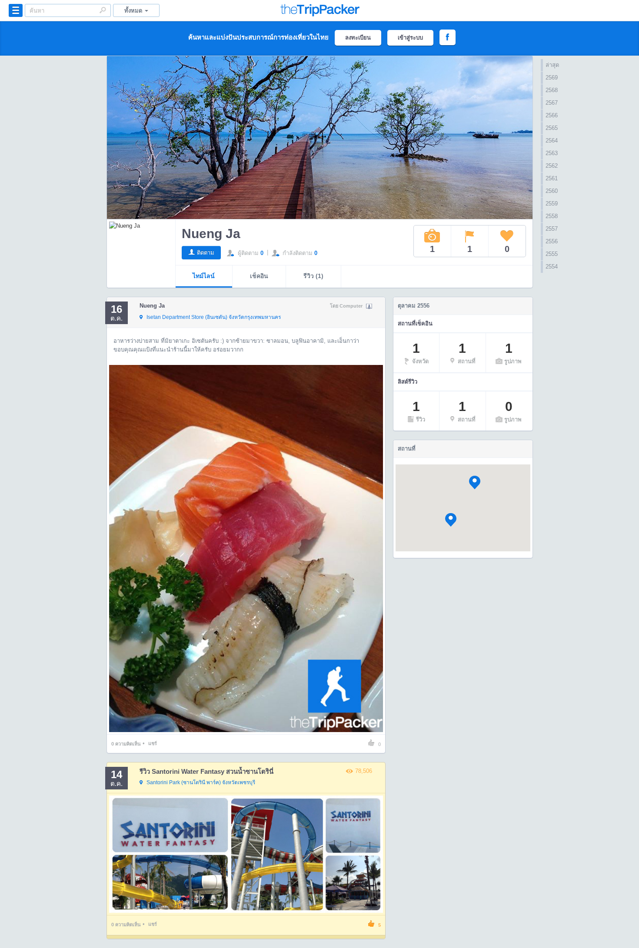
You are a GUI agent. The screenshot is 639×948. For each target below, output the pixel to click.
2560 (552, 191)
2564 (552, 140)
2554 (552, 266)
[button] (474, 482)
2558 (552, 216)
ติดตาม (205, 252)
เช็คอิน (259, 275)
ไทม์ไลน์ (204, 275)
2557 (552, 228)
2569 (552, 77)
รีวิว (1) (313, 275)
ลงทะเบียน (358, 37)
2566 (552, 115)
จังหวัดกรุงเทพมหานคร (213, 317)
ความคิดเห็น (126, 743)
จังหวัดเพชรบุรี (200, 782)
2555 (552, 254)
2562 (552, 165)
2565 (552, 128)
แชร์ (152, 743)
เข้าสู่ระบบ (410, 37)
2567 (552, 102)
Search (102, 10)
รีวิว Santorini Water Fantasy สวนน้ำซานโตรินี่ (206, 771)
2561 (552, 178)
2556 (552, 241)
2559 (552, 203)
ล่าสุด (552, 65)
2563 (552, 153)
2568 (552, 90)
